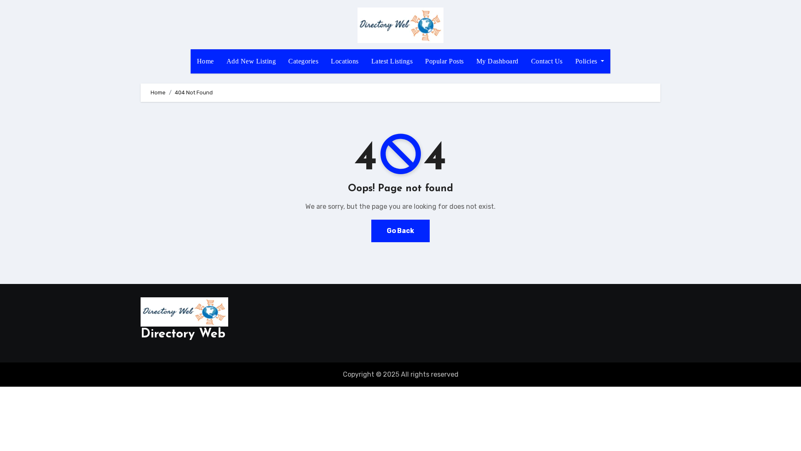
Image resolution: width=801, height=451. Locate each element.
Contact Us (547, 61)
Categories (303, 61)
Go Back (400, 231)
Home (205, 61)
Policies (587, 61)
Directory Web (183, 334)
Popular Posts (444, 61)
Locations (345, 61)
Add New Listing (251, 61)
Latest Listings (392, 61)
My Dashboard (497, 61)
